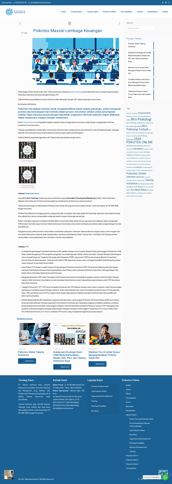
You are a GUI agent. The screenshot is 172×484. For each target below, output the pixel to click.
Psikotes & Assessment (100, 386)
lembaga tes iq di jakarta (137, 158)
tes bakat (129, 187)
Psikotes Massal (76, 92)
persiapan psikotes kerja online (135, 164)
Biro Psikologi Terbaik (137, 127)
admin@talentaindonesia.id (41, 3)
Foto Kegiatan (131, 398)
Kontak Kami (130, 411)
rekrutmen (140, 177)
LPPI (27, 247)
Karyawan (138, 148)
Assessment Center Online (134, 116)
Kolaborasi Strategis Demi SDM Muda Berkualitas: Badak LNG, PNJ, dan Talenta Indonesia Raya (69, 356)
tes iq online (147, 187)
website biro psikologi (136, 196)
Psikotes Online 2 (132, 460)
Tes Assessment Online (146, 184)
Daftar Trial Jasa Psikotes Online (141, 419)
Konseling (94, 411)
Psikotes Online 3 (132, 464)
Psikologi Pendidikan (98, 406)
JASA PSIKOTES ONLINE (139, 140)
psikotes (138, 167)
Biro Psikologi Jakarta (134, 123)
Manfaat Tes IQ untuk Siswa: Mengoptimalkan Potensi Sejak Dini (104, 355)
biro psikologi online (147, 123)
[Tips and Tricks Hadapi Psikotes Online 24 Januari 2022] (6, 474)
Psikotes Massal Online (133, 170)
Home (128, 402)
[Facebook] (162, 3)
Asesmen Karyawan (132, 113)
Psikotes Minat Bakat (146, 170)
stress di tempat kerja (138, 180)
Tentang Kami (131, 468)
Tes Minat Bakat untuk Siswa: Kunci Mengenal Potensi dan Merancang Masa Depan (139, 82)
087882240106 (21, 3)
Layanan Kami (131, 415)
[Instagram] (166, 3)
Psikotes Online (136, 173)
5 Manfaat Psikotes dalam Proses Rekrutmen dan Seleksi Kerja (139, 94)
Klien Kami (130, 406)
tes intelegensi (138, 187)
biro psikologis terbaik (134, 126)
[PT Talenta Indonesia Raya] (15, 11)
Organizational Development (101, 396)
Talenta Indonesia (30, 122)
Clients (128, 389)
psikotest (130, 176)
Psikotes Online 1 (132, 456)
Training (94, 401)
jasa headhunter (140, 133)
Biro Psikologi (141, 119)
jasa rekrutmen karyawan (134, 146)
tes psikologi (138, 193)
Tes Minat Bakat (138, 189)
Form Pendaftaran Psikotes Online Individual (139, 424)
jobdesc (146, 146)
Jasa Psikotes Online (99, 391)
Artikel (128, 385)
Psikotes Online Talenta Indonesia (136, 45)
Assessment (144, 113)
